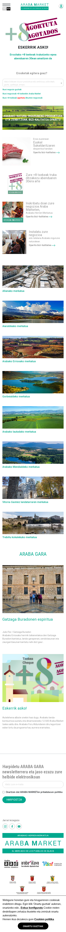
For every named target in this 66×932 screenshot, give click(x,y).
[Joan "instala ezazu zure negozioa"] (14, 242)
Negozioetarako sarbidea (61, 6)
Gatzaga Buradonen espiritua (27, 619)
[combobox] (33, 83)
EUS (8, 9)
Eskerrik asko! (14, 708)
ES (4, 9)
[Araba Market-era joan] (16, 151)
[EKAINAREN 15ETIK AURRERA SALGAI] (12, 183)
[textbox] (33, 83)
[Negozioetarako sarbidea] (12, 212)
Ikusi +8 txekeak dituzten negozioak (22, 98)
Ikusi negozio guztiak (12, 89)
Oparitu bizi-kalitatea (44, 152)
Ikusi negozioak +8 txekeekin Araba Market (22, 94)
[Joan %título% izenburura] (33, 589)
